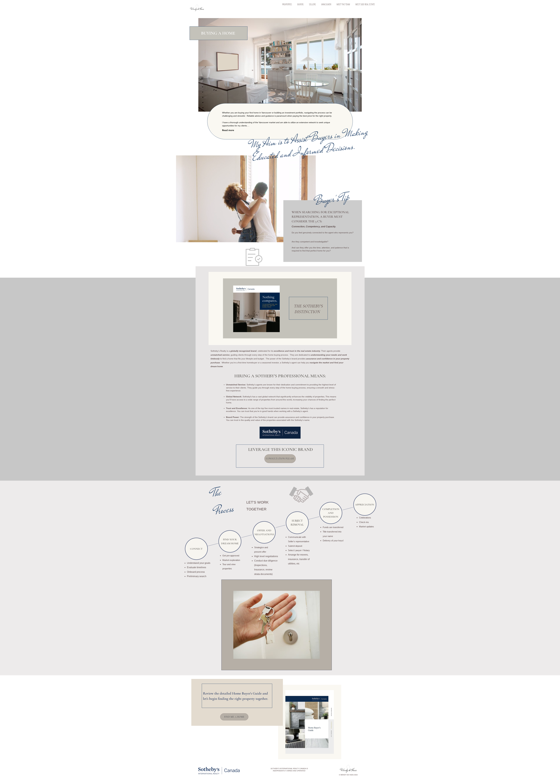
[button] (287, 4)
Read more (228, 130)
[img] (197, 11)
